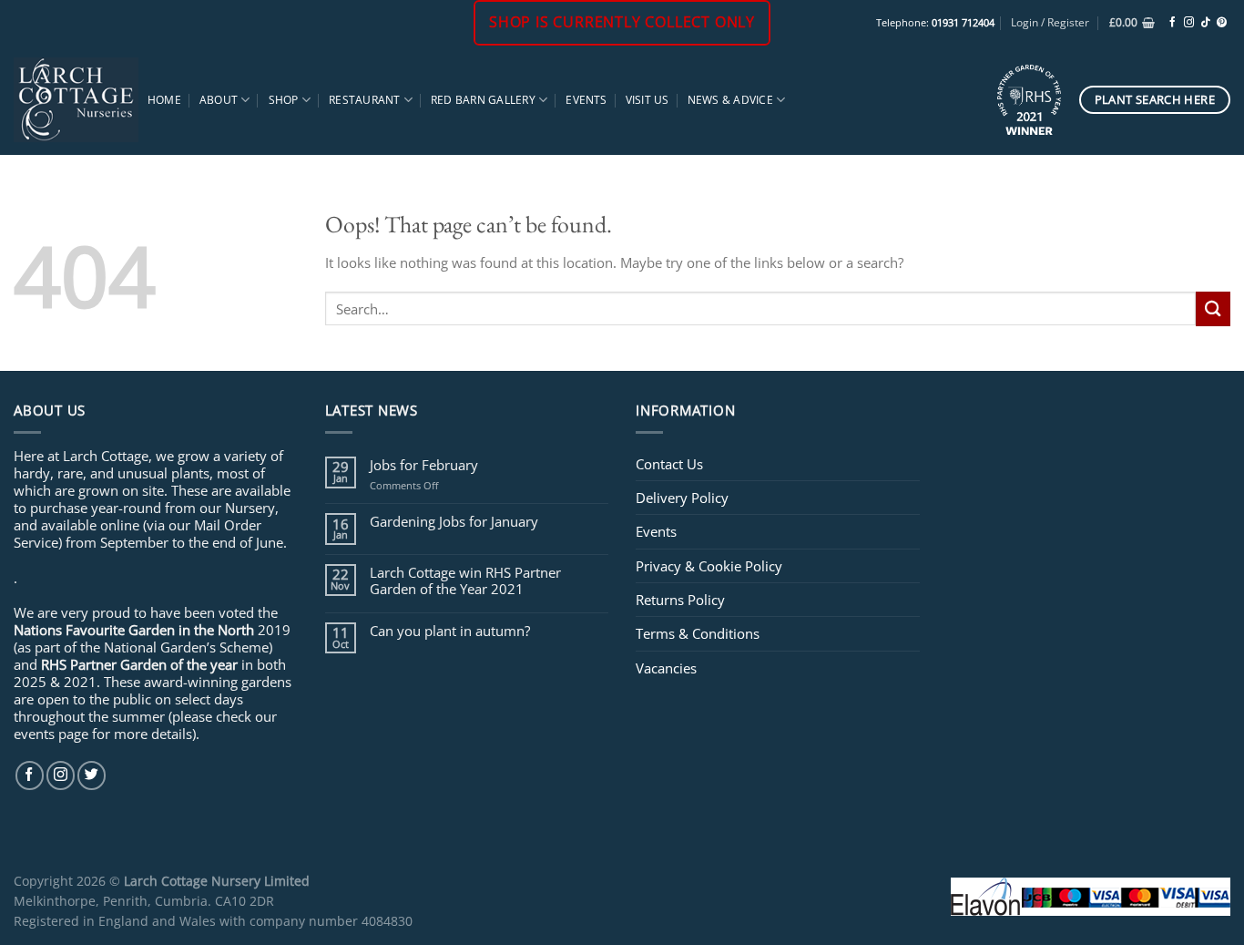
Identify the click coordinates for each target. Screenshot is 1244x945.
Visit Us (647, 100)
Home (164, 100)
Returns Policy (680, 600)
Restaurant (364, 100)
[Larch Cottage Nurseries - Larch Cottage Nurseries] (76, 99)
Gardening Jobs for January (454, 521)
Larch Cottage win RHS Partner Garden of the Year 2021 (465, 580)
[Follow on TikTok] (1205, 22)
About (218, 100)
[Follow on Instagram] (1189, 22)
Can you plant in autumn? (450, 630)
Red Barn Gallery (483, 100)
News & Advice (730, 100)
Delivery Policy (682, 497)
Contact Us (669, 464)
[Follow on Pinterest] (1222, 22)
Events (586, 100)
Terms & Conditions (698, 633)
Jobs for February (424, 465)
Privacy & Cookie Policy (709, 566)
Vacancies (666, 668)
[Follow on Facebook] (1173, 22)
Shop (284, 100)
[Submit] (1213, 308)
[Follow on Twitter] (91, 775)
